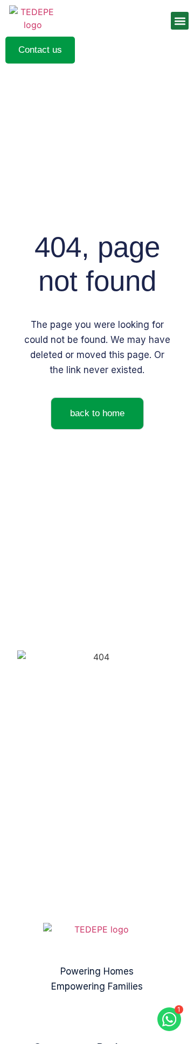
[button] (180, 21)
